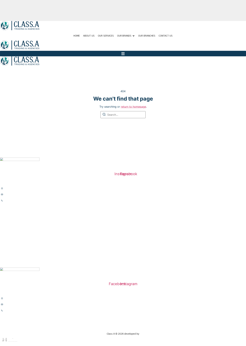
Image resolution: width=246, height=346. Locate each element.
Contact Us (166, 36)
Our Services (106, 36)
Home (76, 36)
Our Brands (124, 36)
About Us (89, 36)
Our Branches (146, 36)
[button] (123, 53)
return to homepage (133, 106)
